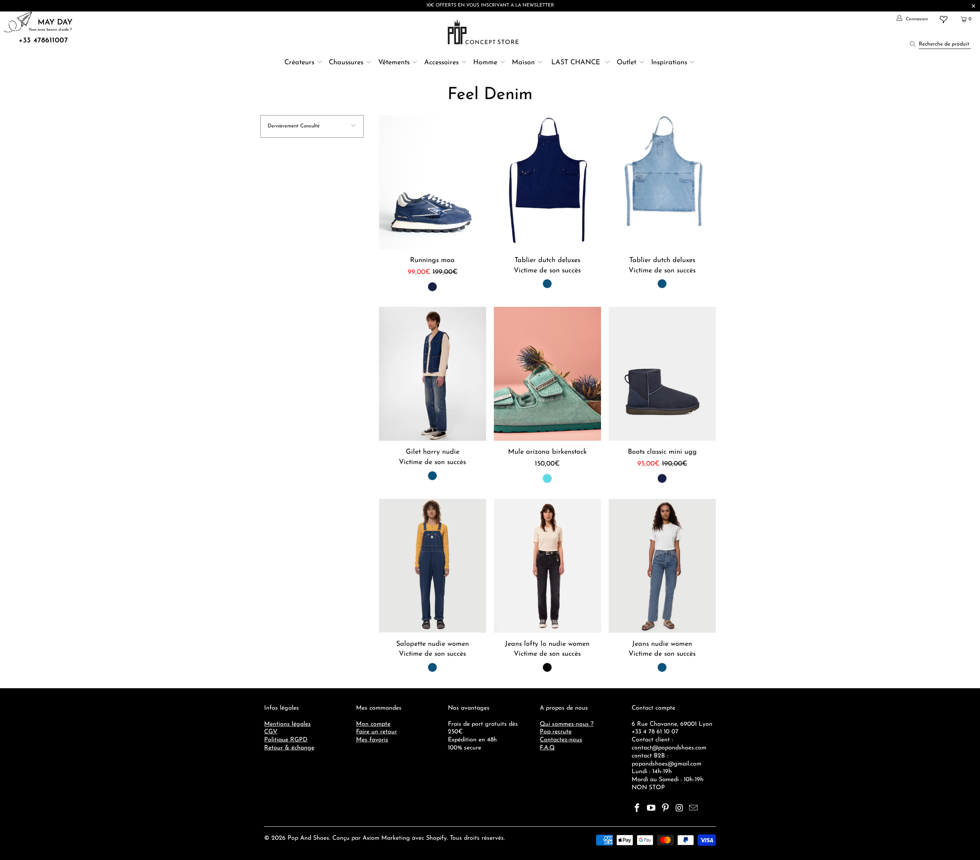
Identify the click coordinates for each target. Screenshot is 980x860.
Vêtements (394, 62)
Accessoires (441, 62)
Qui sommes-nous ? (566, 724)
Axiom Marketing (386, 838)
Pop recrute (556, 732)
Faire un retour (376, 732)
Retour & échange (289, 748)
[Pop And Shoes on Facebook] (637, 808)
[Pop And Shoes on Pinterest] (665, 808)
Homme (485, 62)
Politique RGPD (285, 740)
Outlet (626, 62)
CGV (271, 732)
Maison (523, 62)
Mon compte (373, 724)
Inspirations (670, 62)
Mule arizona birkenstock (547, 374)
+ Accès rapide (432, 200)
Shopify (436, 838)
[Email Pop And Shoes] (693, 808)
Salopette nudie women (432, 566)
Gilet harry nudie (432, 374)
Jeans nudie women (662, 566)
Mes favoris (372, 740)
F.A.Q (547, 748)
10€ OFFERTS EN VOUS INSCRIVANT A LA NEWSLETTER (490, 5)
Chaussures (346, 62)
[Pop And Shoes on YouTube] (651, 808)
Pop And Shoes (308, 838)
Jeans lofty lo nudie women (547, 566)
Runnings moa (432, 182)
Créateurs (299, 62)
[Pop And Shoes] (484, 31)
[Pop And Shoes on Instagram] (679, 808)
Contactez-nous (561, 740)
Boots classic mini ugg (662, 374)
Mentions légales (287, 724)
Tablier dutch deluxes (547, 182)
